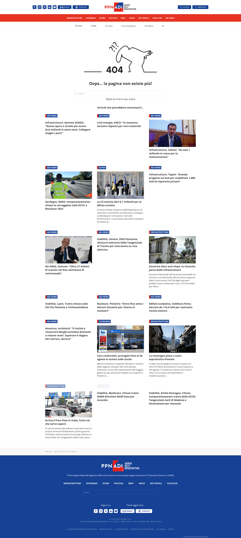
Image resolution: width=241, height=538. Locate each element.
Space (132, 18)
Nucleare (149, 26)
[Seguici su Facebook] (34, 7)
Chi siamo (160, 529)
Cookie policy (121, 529)
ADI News (170, 18)
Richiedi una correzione (142, 529)
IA (163, 26)
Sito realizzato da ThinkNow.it (195, 536)
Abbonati (202, 7)
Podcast (82, 7)
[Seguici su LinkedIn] (49, 7)
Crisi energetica (128, 26)
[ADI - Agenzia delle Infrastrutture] (120, 465)
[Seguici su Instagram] (39, 7)
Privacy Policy (106, 529)
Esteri (102, 18)
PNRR (93, 26)
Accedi (186, 7)
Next (123, 18)
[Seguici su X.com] (44, 7)
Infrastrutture (74, 18)
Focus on (157, 18)
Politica (113, 18)
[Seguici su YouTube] (54, 7)
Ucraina (108, 26)
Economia (91, 18)
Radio (66, 7)
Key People (143, 18)
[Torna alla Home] (120, 7)
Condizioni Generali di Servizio (82, 529)
